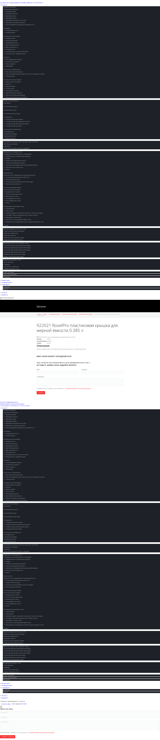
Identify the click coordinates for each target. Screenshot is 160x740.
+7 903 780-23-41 (15, 406)
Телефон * (84, 369)
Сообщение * (41, 376)
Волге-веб (23, 704)
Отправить (41, 392)
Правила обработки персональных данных (12, 404)
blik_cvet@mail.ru (28, 2)
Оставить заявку (6, 704)
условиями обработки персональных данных (78, 388)
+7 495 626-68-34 (38, 2)
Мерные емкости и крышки (86, 314)
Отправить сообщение (7, 737)
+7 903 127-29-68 (24, 406)
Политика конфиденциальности (9, 402)
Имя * (38, 369)
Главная (39, 314)
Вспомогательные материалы (69, 314)
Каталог (45, 314)
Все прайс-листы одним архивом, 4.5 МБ (11, 2)
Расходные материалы (54, 314)
